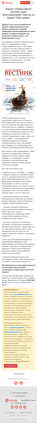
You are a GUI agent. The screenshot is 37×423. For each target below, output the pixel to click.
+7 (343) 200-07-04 (19, 403)
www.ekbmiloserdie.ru (21, 294)
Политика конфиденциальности (18, 415)
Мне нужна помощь (20, 393)
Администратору (26, 412)
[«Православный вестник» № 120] (18, 89)
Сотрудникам (9, 412)
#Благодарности (19, 374)
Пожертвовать (10, 366)
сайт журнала (15, 282)
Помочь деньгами (17, 327)
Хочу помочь (25, 2)
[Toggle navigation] (32, 2)
